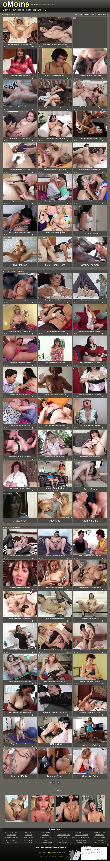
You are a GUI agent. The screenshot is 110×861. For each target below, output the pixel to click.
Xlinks (45, 840)
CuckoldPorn (28, 840)
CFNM (63, 840)
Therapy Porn (11, 842)
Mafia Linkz (46, 832)
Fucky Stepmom (46, 842)
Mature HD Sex (81, 840)
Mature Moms (81, 842)
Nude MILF (99, 840)
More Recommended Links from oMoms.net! (55, 848)
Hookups (37, 10)
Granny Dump (46, 837)
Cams (28, 10)
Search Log (52, 856)
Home (7, 10)
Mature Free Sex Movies (81, 837)
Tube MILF (45, 835)
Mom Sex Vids (100, 832)
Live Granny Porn (11, 837)
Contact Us (60, 856)
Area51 (28, 832)
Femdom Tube (63, 842)
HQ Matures (11, 835)
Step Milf (63, 832)
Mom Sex (29, 842)
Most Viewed (90, 14)
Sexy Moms (29, 837)
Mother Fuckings (63, 835)
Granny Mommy (11, 840)
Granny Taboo (81, 832)
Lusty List (28, 835)
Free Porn (100, 842)
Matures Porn (11, 832)
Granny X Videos (81, 835)
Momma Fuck (99, 835)
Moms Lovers (100, 837)
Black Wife (63, 837)
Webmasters (43, 856)
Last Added (102, 14)
